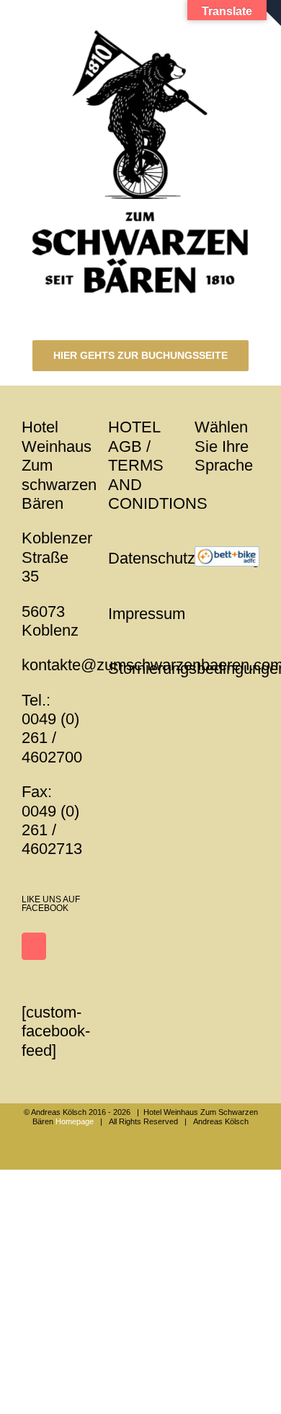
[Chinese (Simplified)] (259, 499)
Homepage (74, 1121)
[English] (203, 499)
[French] (222, 499)
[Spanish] (240, 499)
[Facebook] (34, 946)
